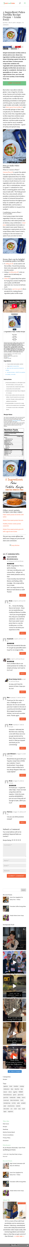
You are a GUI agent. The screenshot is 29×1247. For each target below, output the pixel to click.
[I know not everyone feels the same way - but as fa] (14, 1057)
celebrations (6, 1089)
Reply (23, 595)
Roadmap (5, 1129)
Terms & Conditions (8, 1135)
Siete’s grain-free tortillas (13, 107)
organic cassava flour (14, 366)
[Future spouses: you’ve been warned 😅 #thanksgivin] (14, 962)
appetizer (6, 1086)
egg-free (15, 1092)
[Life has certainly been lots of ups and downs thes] (14, 938)
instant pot (6, 1100)
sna (11, 1108)
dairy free (17, 1089)
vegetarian (10, 1111)
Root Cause (6, 1124)
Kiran (6, 22)
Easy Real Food (13, 1154)
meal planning (7, 1103)
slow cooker (6, 1108)
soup (19, 1108)
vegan (5, 1111)
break (11, 1086)
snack (15, 1108)
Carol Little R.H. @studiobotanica (12, 558)
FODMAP (21, 1092)
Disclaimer (6, 1140)
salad (5, 1106)
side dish (18, 1106)
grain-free (6, 1097)
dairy (12, 1089)
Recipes (19, 22)
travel (23, 1108)
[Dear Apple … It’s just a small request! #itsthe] (14, 1033)
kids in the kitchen (14, 1100)
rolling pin (8, 264)
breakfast (16, 1086)
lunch (22, 1100)
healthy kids (12, 1097)
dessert (5, 1092)
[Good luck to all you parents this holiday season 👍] (14, 1009)
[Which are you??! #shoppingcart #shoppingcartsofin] (14, 986)
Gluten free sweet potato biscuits (13, 520)
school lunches (11, 1106)
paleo (18, 1103)
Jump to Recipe (14, 83)
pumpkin (23, 1103)
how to (23, 1097)
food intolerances (8, 1094)
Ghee (5, 278)
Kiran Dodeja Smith (15, 679)
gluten (14, 1094)
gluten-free (20, 1094)
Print (14, 329)
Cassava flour (7, 172)
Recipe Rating (7, 840)
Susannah (10, 639)
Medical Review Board (9, 1132)
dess (22, 1089)
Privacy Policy (6, 1137)
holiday (18, 1097)
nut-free (14, 1103)
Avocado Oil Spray (16, 420)
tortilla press (13, 272)
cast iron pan (16, 289)
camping (22, 1086)
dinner (10, 1092)
